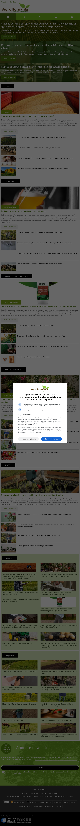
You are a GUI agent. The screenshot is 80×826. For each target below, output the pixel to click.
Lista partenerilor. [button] (29, 424)
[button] (40, 414)
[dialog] (40, 413)
